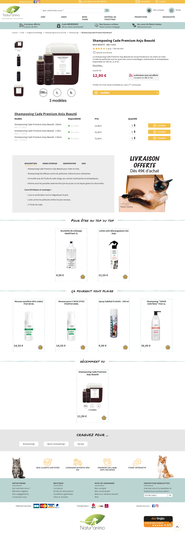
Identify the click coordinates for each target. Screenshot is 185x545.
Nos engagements (20, 494)
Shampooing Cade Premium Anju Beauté (92, 373)
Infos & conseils (60, 497)
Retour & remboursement (107, 494)
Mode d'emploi (50, 163)
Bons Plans (85, 18)
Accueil (14, 33)
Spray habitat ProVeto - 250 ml (114, 301)
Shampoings (73, 33)
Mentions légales (20, 491)
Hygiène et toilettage (34, 33)
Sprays (80, 443)
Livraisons (58, 488)
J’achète (161, 125)
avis (84, 163)
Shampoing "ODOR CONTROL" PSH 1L (156, 302)
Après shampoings (56, 443)
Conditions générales (63, 494)
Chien (63, 17)
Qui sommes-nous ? (21, 488)
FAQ (96, 497)
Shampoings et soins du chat (55, 33)
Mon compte (100, 488)
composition (69, 163)
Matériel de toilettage (110, 18)
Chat (43, 17)
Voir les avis (118, 48)
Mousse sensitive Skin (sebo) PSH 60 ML (29, 302)
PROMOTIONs (141, 17)
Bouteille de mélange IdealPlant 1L (71, 232)
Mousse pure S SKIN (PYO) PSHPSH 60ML (71, 302)
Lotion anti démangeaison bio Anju (114, 232)
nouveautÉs (169, 17)
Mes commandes (102, 491)
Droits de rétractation (63, 491)
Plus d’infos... (98, 65)
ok (170, 495)
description (31, 163)
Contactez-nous (19, 497)
